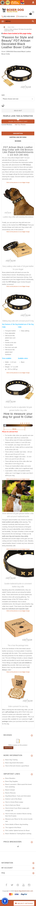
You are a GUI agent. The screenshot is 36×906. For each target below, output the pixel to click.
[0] (30, 14)
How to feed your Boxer (12, 805)
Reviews (18, 141)
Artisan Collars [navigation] (11, 27)
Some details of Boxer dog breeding (16, 824)
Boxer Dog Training (11, 759)
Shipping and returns (17, 137)
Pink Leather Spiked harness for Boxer (17, 830)
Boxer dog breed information (14, 762)
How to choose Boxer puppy (14, 802)
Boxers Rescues (10, 793)
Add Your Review (20, 124)
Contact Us (22, 16)
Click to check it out (18, 121)
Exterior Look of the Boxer (13, 799)
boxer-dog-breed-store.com (23, 891)
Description (18, 133)
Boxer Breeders (10, 778)
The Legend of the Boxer (13, 827)
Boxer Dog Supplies (11, 781)
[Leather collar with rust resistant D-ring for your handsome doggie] (18, 389)
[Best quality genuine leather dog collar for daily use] (18, 303)
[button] (32, 21)
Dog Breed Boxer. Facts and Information (18, 796)
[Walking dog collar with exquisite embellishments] (18, 199)
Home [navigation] (4, 27)
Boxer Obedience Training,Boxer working (18, 833)
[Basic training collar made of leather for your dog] (18, 248)
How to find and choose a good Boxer (17, 766)
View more (8, 747)
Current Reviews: (7, 124)
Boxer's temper (10, 790)
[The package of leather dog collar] (18, 627)
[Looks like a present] (18, 689)
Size (3, 95)
